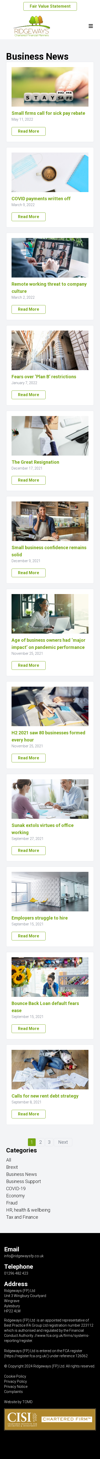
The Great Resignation (35, 462)
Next (63, 1142)
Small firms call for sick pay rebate (48, 113)
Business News (21, 1174)
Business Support (23, 1181)
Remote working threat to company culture (49, 287)
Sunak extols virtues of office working (43, 829)
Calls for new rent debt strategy (45, 1096)
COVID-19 (16, 1188)
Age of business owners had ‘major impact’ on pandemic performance (48, 643)
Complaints (13, 1392)
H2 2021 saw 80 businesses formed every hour (48, 736)
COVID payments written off (41, 198)
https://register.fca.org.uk (25, 1356)
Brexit (12, 1167)
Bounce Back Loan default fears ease (45, 1007)
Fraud (11, 1202)
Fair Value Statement (50, 6)
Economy (15, 1195)
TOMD (27, 1402)
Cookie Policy (15, 1376)
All (8, 1160)
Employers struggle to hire (40, 918)
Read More (28, 131)
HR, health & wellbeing (28, 1210)
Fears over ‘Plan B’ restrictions (44, 376)
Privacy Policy (15, 1381)
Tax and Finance (22, 1217)
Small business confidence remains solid (49, 551)
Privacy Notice (15, 1387)
